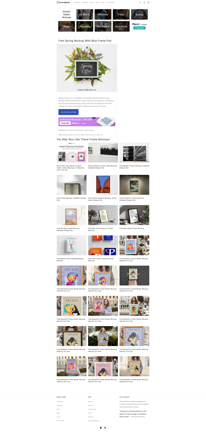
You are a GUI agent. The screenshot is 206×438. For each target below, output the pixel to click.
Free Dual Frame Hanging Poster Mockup (101, 260)
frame (78, 134)
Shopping (60, 401)
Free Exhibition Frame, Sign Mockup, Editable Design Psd (102, 167)
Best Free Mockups (78, 130)
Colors (59, 417)
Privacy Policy (92, 409)
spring (97, 134)
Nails (58, 409)
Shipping (91, 417)
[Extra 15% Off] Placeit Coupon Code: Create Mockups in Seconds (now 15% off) (70, 168)
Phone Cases (60, 420)
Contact (90, 405)
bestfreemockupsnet (68, 134)
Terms (90, 413)
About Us (91, 401)
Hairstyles (60, 405)
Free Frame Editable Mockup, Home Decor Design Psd (102, 199)
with (102, 134)
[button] (140, 2)
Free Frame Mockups (89, 130)
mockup (87, 134)
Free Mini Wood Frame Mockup (131, 228)
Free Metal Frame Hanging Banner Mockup (70, 260)
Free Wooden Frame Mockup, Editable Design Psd (68, 229)
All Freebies (70, 130)
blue (75, 134)
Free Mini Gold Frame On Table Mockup (100, 229)
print (91, 134)
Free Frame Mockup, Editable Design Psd (71, 199)
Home (58, 413)
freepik (82, 134)
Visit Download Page (68, 112)
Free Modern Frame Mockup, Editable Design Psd (134, 167)
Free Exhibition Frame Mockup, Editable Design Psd (131, 199)
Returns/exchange (93, 420)
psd (94, 134)
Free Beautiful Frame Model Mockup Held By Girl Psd (133, 260)
